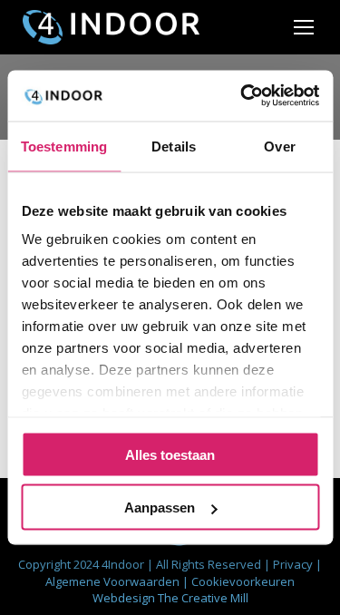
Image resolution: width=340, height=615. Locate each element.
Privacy (294, 564)
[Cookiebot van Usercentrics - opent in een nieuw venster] (242, 96)
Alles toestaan (170, 454)
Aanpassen (159, 507)
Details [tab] (173, 145)
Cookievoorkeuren (243, 581)
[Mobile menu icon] (304, 27)
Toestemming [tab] (64, 145)
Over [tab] (279, 145)
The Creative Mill (203, 598)
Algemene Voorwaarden (113, 581)
